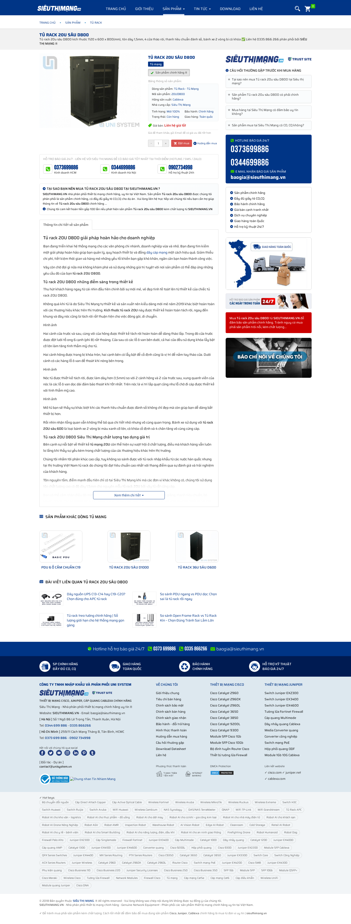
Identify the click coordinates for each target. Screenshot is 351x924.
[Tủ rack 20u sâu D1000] (128, 547)
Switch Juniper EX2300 (281, 693)
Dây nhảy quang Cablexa (282, 724)
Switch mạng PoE (277, 742)
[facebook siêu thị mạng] (43, 752)
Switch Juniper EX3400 (281, 699)
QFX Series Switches (54, 855)
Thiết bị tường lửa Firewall (228, 755)
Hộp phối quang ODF (280, 748)
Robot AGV (91, 825)
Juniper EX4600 (127, 848)
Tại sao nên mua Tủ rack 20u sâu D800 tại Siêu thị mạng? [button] (266, 81)
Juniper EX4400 (83, 855)
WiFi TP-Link (243, 810)
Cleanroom (236, 825)
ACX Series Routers (53, 863)
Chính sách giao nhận (171, 717)
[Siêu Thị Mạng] (59, 8)
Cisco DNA (82, 885)
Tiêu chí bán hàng (168, 699)
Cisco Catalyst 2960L (225, 705)
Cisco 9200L (177, 848)
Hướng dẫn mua (207, 143)
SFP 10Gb (267, 870)
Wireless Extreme (265, 802)
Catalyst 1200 (258, 840)
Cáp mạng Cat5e (194, 878)
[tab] (268, 81)
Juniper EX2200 (248, 848)
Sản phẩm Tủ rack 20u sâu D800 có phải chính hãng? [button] (264, 97)
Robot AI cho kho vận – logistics (61, 817)
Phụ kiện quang (52, 870)
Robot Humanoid (267, 832)
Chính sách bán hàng (171, 711)
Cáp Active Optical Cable (127, 802)
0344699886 (123, 167)
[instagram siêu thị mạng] (68, 752)
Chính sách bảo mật (170, 705)
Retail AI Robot (280, 825)
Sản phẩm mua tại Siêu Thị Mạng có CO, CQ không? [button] (266, 125)
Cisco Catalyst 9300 (224, 730)
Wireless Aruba (184, 802)
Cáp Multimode (184, 840)
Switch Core (261, 855)
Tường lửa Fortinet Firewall (284, 711)
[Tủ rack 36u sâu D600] (197, 547)
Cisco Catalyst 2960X (225, 699)
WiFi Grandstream (269, 810)
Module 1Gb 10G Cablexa (282, 755)
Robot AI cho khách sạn (280, 817)
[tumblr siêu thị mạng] (93, 752)
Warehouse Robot (163, 825)
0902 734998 (79, 737)
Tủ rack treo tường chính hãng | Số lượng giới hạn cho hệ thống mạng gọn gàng (95, 620)
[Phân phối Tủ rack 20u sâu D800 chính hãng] (269, 59)
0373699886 (66, 167)
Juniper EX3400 (159, 840)
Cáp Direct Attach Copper (90, 802)
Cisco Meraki (49, 878)
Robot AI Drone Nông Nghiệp (60, 825)
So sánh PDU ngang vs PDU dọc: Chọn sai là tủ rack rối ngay (188, 596)
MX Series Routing (111, 855)
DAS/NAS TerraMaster (201, 810)
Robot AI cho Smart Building (102, 832)
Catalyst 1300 (77, 848)
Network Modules (127, 878)
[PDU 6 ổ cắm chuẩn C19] (60, 547)
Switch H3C (289, 802)
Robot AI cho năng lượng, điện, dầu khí (151, 832)
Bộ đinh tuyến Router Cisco (229, 748)
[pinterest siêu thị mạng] (85, 752)
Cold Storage (257, 825)
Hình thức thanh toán (171, 730)
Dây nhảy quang (233, 840)
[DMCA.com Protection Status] (222, 772)
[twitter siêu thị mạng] (51, 752)
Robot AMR (111, 825)
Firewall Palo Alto (52, 840)
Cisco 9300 (224, 848)
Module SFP (247, 870)
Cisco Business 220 (108, 870)
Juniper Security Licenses (142, 870)
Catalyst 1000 (208, 840)
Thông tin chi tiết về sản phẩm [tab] (65, 224)
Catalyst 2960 (107, 863)
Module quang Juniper (56, 885)
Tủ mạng (172, 878)
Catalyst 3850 (212, 855)
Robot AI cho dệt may (149, 817)
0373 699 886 (56, 737)
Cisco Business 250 (175, 870)
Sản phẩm (172, 9)
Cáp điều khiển (245, 878)
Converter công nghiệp (281, 736)
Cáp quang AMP (52, 848)
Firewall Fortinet (132, 840)
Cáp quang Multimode (280, 717)
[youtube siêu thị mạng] (60, 752)
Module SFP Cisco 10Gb (226, 742)
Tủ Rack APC (294, 810)
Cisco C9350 (166, 855)
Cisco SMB (254, 863)
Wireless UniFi (269, 878)
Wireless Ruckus (238, 802)
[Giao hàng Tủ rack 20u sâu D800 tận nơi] (268, 264)
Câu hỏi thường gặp (170, 742)
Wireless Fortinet (158, 802)
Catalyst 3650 (188, 855)
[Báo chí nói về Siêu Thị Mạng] (269, 358)
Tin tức (201, 9)
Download (230, 9)
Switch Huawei (51, 810)
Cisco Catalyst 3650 (224, 711)
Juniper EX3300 (237, 855)
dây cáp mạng (156, 252)
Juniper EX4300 (277, 863)
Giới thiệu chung (167, 693)
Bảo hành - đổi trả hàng (173, 724)
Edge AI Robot (215, 825)
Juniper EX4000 (283, 840)
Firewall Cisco (152, 878)
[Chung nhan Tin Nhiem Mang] (93, 778)
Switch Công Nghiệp (286, 855)
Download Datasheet (171, 748)
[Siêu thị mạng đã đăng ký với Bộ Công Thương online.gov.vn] (54, 778)
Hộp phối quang (201, 848)
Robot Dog (290, 832)
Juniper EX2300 (80, 840)
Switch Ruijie (75, 810)
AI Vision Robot (190, 825)
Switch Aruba (98, 810)
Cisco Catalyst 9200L (225, 724)
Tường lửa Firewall (98, 878)
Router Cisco (179, 863)
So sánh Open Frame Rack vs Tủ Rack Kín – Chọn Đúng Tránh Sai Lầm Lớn (188, 618)
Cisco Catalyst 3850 (224, 717)
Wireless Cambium (146, 810)
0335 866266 (80, 725)
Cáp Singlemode (106, 840)
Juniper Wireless (82, 863)
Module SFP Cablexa (276, 848)
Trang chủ (116, 9)
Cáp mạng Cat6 (220, 878)
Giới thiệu (144, 9)
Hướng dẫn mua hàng (171, 736)
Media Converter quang (281, 730)
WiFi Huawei (120, 810)
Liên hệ (256, 9)
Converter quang (153, 848)
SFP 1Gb (229, 870)
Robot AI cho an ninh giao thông (201, 832)
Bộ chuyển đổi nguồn (55, 802)
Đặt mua (183, 143)
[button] (297, 8)
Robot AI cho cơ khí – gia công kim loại (193, 817)
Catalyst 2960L (156, 863)
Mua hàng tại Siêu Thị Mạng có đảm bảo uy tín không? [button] (263, 112)
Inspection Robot (135, 825)
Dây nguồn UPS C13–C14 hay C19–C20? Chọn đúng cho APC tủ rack (96, 596)
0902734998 (180, 167)
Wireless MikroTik (211, 802)
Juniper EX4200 (232, 863)
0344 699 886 (56, 725)
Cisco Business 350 (205, 870)
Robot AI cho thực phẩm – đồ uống (108, 817)
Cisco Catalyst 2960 (224, 693)
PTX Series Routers (140, 855)
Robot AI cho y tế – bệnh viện (60, 832)
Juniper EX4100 (101, 848)
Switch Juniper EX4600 (282, 705)
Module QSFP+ (288, 870)
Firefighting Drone (239, 832)
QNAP (225, 810)
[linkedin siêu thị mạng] (76, 752)
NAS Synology (173, 810)
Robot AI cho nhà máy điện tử (241, 817)
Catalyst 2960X (131, 863)
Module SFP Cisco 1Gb (225, 736)
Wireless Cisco (72, 878)
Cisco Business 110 (79, 870)
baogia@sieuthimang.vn (258, 177)
